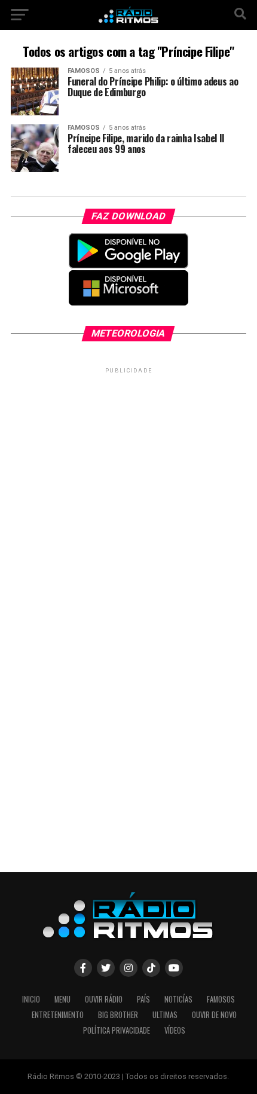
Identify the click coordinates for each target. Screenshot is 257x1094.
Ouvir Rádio (104, 999)
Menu (62, 999)
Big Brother (118, 1014)
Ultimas (165, 1014)
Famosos (221, 999)
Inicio (31, 999)
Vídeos (174, 1030)
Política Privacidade (116, 1030)
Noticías (178, 999)
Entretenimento (58, 1014)
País (143, 999)
